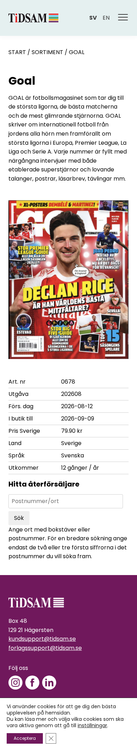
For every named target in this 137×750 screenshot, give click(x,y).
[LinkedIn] (49, 683)
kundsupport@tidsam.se (42, 639)
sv (93, 18)
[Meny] (123, 17)
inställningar (92, 725)
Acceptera (25, 738)
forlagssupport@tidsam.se (45, 648)
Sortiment (47, 52)
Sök (19, 518)
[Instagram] (15, 683)
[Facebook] (32, 683)
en (106, 18)
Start (17, 52)
